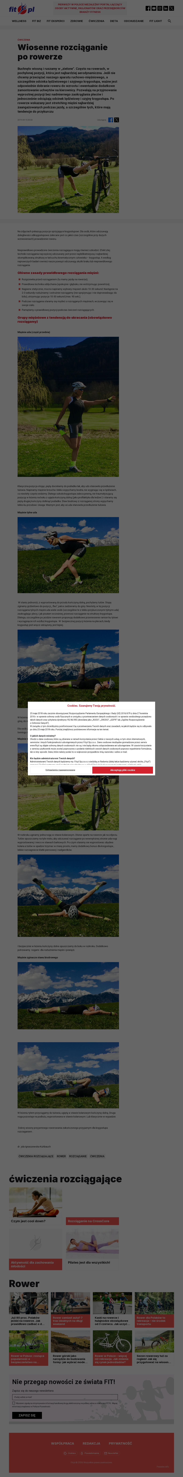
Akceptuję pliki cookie (122, 770)
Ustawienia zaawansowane (60, 770)
